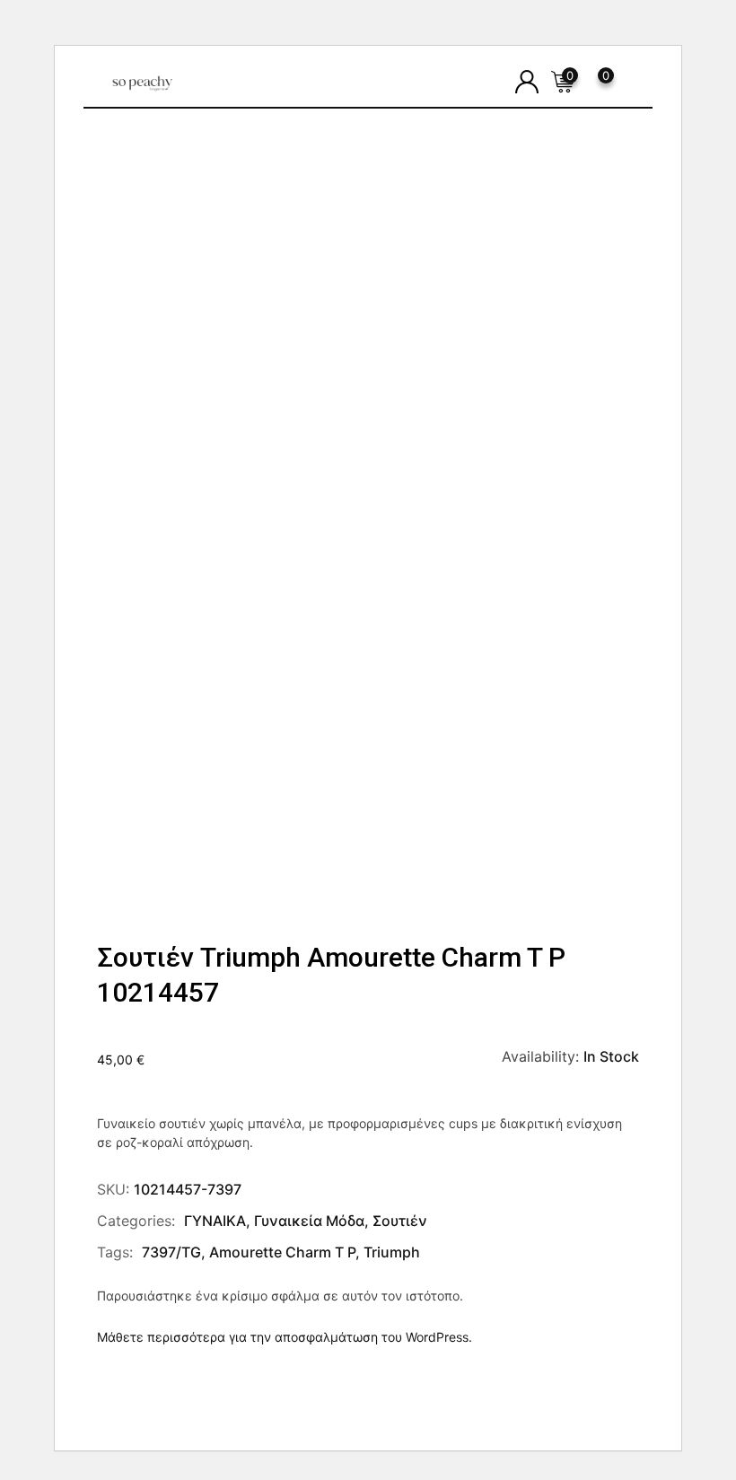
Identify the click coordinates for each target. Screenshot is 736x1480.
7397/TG (171, 1252)
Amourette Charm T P (282, 1252)
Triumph (392, 1252)
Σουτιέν (399, 1221)
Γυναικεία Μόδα (309, 1221)
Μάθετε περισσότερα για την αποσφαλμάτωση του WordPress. (284, 1336)
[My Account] (527, 82)
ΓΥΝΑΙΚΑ (215, 1221)
